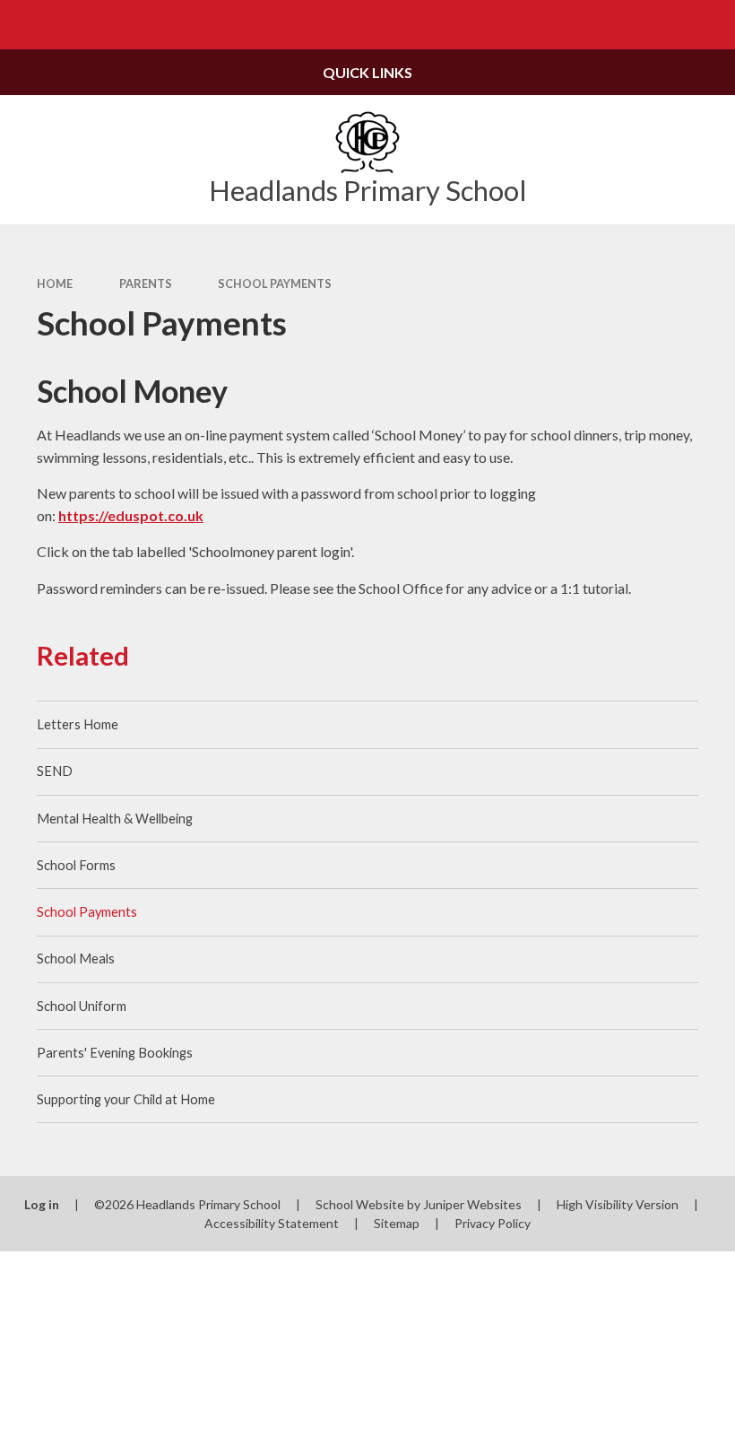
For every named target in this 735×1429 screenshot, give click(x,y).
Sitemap (396, 1223)
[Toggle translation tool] (661, 24)
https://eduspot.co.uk (130, 515)
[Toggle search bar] (710, 24)
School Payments (275, 283)
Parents (145, 283)
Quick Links (367, 72)
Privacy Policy (492, 1223)
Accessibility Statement (271, 1223)
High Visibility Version (618, 1204)
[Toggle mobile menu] (24, 24)
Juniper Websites (472, 1204)
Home (55, 283)
